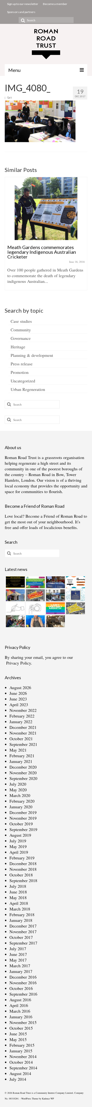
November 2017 (23, 931)
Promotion (20, 372)
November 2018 (23, 869)
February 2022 (21, 716)
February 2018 (21, 914)
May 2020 (18, 789)
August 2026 (20, 687)
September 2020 (23, 778)
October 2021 (21, 738)
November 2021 (23, 733)
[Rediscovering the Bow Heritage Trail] (75, 595)
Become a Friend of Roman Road (54, 516)
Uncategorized (23, 381)
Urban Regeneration (28, 389)
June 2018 (18, 892)
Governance (21, 338)
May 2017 (18, 960)
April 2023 (18, 704)
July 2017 (17, 948)
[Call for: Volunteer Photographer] (35, 608)
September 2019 (23, 829)
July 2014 (17, 1079)
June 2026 (18, 693)
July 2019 (17, 841)
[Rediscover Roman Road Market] (35, 621)
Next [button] (83, 236)
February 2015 (21, 1045)
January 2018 (20, 920)
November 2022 (23, 710)
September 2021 (23, 744)
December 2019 (23, 812)
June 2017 (18, 954)
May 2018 (18, 897)
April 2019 (18, 852)
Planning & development (32, 355)
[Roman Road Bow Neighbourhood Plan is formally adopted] (35, 595)
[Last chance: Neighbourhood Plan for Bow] (75, 608)
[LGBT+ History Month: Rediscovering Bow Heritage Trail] (55, 608)
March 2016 (19, 1011)
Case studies (21, 321)
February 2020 (21, 801)
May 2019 (18, 846)
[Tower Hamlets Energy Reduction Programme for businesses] (35, 582)
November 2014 (23, 1056)
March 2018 (19, 909)
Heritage (18, 347)
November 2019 (23, 818)
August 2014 (20, 1073)
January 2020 (20, 806)
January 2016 (20, 1016)
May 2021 (18, 750)
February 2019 (21, 858)
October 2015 (21, 1028)
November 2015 (23, 1022)
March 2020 (19, 795)
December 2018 (23, 863)
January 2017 (20, 971)
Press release (22, 364)
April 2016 (18, 1005)
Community (21, 330)
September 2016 (23, 994)
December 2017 (23, 926)
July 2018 (17, 886)
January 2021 (20, 761)
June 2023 (18, 699)
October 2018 (21, 875)
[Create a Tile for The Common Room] (15, 595)
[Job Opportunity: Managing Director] (75, 582)
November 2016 (23, 982)
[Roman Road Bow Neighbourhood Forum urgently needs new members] (15, 582)
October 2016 (21, 988)
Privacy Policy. (19, 663)
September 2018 (23, 880)
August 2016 (20, 999)
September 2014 (23, 1068)
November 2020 (23, 772)
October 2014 (21, 1062)
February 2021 (21, 755)
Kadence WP (48, 1098)
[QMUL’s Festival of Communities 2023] (55, 582)
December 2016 (23, 977)
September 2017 (23, 943)
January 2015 (20, 1051)
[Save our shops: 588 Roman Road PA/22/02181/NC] (55, 595)
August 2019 (20, 835)
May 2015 (18, 1039)
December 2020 (23, 767)
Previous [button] (9, 236)
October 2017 (21, 937)
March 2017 (19, 965)
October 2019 (21, 824)
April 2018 (18, 903)
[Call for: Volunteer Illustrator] (15, 608)
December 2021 (23, 727)
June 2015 (18, 1034)
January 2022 (20, 721)
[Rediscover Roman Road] (55, 621)
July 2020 (17, 784)
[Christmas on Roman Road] (15, 621)
